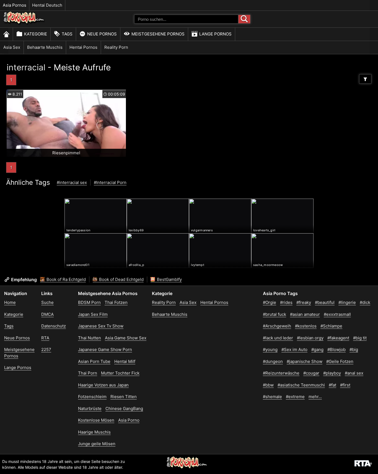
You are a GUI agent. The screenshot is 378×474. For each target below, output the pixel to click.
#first (345, 385)
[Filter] (365, 79)
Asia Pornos (14, 5)
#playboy (332, 373)
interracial (26, 67)
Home (10, 302)
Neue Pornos (102, 34)
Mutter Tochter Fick (120, 373)
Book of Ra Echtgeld (65, 279)
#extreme (295, 396)
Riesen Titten (123, 396)
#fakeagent (338, 337)
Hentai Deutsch (47, 5)
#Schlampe (331, 326)
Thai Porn (87, 373)
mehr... (315, 396)
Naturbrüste (90, 408)
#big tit (360, 337)
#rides (286, 302)
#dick (365, 302)
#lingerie (347, 302)
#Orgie (269, 302)
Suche (47, 302)
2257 (46, 349)
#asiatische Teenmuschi (301, 385)
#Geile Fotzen (339, 361)
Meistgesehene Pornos (158, 34)
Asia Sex (11, 47)
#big (353, 349)
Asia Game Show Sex (125, 337)
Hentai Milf (124, 361)
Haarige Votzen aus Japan (103, 385)
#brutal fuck (274, 314)
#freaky (303, 302)
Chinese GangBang (124, 408)
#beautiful (325, 302)
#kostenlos (306, 326)
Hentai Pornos (83, 47)
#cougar (311, 373)
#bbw (268, 385)
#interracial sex (72, 182)
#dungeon (273, 361)
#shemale (272, 396)
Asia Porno (128, 420)
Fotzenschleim (92, 396)
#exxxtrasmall (337, 314)
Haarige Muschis (94, 432)
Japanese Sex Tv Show (100, 326)
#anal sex (354, 373)
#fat (332, 385)
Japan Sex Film (93, 314)
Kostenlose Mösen (96, 420)
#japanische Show (304, 361)
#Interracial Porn (110, 182)
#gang (317, 349)
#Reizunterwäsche (281, 373)
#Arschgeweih (277, 326)
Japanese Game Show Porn (105, 349)
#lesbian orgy (310, 337)
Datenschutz (53, 326)
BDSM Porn (89, 302)
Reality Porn (116, 47)
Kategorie (35, 34)
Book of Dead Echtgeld (121, 279)
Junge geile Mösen (96, 443)
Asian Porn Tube (94, 361)
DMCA (47, 314)
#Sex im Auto (294, 349)
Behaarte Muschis (45, 47)
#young (270, 349)
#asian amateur (305, 314)
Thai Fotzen (116, 302)
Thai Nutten (89, 337)
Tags (67, 34)
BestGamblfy (169, 279)
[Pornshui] (24, 23)
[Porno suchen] (244, 19)
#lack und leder (278, 337)
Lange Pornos (215, 34)
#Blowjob (336, 349)
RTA (45, 337)
